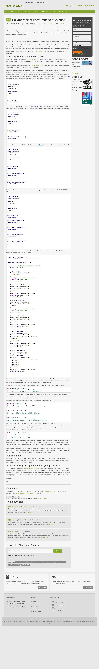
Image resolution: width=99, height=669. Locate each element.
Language (54, 562)
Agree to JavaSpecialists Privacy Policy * (81, 48)
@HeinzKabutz (58, 608)
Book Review (19, 562)
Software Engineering (14, 564)
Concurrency (27, 562)
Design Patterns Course (37, 65)
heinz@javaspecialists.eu (60, 605)
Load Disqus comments (13, 496)
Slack (55, 12)
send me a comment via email (51, 491)
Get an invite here (35, 493)
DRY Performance (17, 531)
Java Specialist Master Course (31, 468)
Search (58, 551)
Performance (64, 24)
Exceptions (35, 562)
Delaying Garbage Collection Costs (21, 506)
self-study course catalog (40, 51)
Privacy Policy (81, 54)
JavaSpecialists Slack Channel (23, 493)
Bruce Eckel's (31, 59)
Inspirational (47, 562)
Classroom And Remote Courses (43, 12)
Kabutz (61, 602)
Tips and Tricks (25, 564)
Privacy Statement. (42, 498)
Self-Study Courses (27, 12)
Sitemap (73, 619)
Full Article (28, 512)
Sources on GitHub (49, 24)
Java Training (42, 587)
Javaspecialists (14, 6)
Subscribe (78, 52)
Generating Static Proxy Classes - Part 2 (23, 520)
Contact (68, 12)
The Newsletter (16, 12)
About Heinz (75, 73)
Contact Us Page (58, 611)
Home (7, 12)
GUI (41, 562)
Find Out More (23, 606)
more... (74, 84)
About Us (61, 12)
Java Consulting (88, 587)
